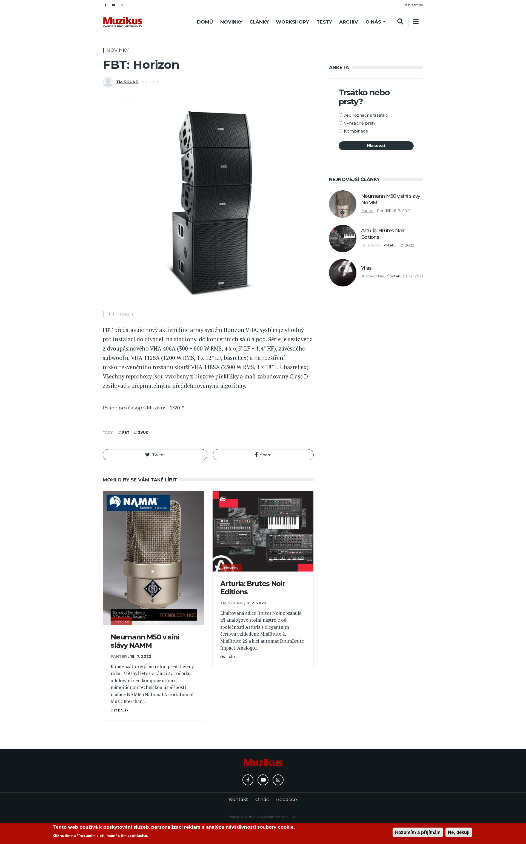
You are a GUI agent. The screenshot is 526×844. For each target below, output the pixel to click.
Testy (324, 22)
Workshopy (292, 22)
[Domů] (122, 22)
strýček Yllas (372, 276)
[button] (155, 454)
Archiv (348, 22)
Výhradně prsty (359, 123)
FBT (125, 432)
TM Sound (127, 82)
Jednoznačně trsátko (366, 115)
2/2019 (177, 407)
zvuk (143, 432)
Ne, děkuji (459, 832)
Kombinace (356, 131)
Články (259, 22)
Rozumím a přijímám (418, 832)
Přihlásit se (413, 5)
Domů (205, 22)
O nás (373, 22)
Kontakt (238, 799)
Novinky (231, 22)
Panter (119, 656)
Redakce (286, 799)
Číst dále (119, 710)
